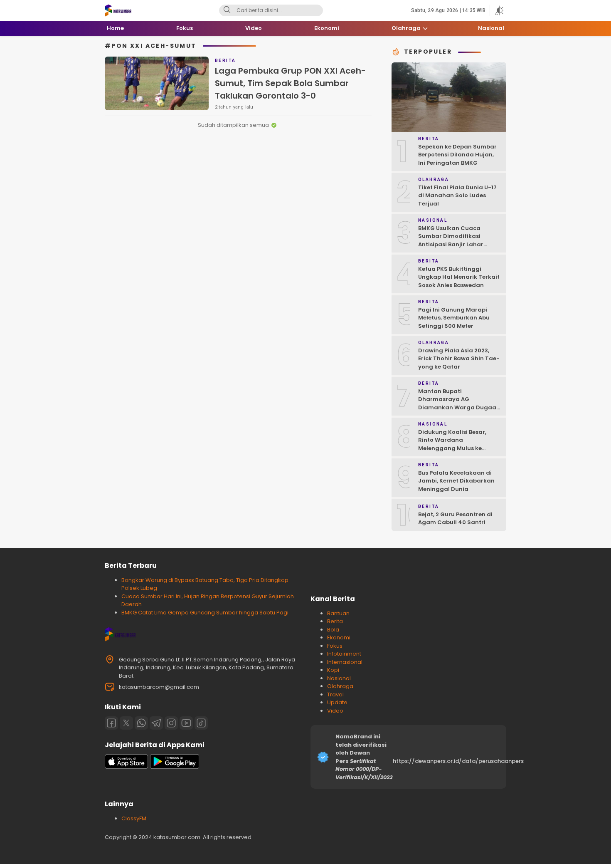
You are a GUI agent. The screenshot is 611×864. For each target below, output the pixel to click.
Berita (335, 621)
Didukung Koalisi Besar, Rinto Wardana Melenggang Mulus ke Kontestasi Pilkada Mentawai (452, 448)
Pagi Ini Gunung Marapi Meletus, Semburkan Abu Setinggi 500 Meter (454, 318)
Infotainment (344, 654)
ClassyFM (133, 818)
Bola (333, 630)
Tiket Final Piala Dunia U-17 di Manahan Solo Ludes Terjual (457, 195)
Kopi (333, 670)
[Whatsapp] (141, 723)
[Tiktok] (201, 723)
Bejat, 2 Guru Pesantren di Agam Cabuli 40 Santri (455, 518)
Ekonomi (338, 637)
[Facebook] (111, 723)
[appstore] (126, 767)
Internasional (344, 662)
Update (337, 702)
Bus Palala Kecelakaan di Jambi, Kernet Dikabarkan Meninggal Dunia (456, 481)
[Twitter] (126, 723)
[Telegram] (156, 723)
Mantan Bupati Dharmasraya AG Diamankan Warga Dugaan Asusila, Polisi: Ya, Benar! (459, 403)
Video (335, 711)
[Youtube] (186, 723)
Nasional (339, 678)
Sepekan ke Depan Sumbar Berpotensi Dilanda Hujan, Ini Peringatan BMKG (457, 155)
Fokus (334, 646)
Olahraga (340, 686)
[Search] (226, 10)
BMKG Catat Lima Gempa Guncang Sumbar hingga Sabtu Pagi (204, 612)
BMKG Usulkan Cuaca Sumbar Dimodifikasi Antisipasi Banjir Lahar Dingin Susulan (450, 240)
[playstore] (174, 767)
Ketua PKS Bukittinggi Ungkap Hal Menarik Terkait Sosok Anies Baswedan (459, 277)
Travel (335, 694)
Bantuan (338, 613)
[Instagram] (171, 723)
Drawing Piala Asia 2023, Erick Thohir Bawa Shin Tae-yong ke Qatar (459, 359)
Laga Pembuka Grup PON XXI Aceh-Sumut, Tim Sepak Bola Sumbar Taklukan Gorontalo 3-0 (290, 83)
